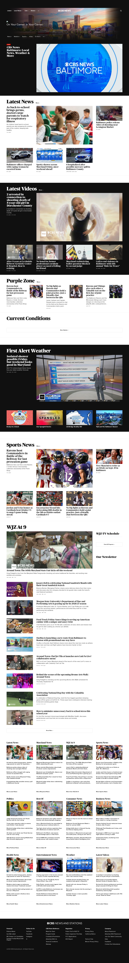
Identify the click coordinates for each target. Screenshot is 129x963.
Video (31, 36)
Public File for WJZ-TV (72, 931)
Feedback (108, 941)
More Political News (13, 848)
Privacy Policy (89, 931)
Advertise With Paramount (113, 934)
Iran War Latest (11, 934)
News (9, 36)
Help (106, 939)
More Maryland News (43, 791)
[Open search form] (121, 10)
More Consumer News (73, 848)
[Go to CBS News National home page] (64, 11)
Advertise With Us (51, 939)
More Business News (102, 848)
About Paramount (110, 931)
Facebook (29, 934)
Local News (18, 10)
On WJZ (37, 36)
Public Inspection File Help (74, 934)
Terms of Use (89, 939)
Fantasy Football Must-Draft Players (15, 939)
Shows (33, 10)
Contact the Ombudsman (112, 944)
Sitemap (48, 944)
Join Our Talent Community (113, 936)
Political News (11, 931)
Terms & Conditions (52, 941)
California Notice (90, 934)
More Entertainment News (44, 904)
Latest (9, 10)
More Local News (12, 791)
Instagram (29, 936)
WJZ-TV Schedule (107, 533)
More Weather (64, 330)
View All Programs (109, 544)
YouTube (29, 931)
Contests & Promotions (53, 936)
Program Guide (50, 934)
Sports (24, 36)
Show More (49, 730)
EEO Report (69, 939)
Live (26, 11)
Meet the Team (50, 931)
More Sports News (102, 791)
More (37, 103)
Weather (16, 36)
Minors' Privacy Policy (91, 941)
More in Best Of (41, 848)
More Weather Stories (73, 904)
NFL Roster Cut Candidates (15, 936)
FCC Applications (71, 936)
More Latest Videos (102, 904)
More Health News (12, 904)
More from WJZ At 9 (72, 791)
